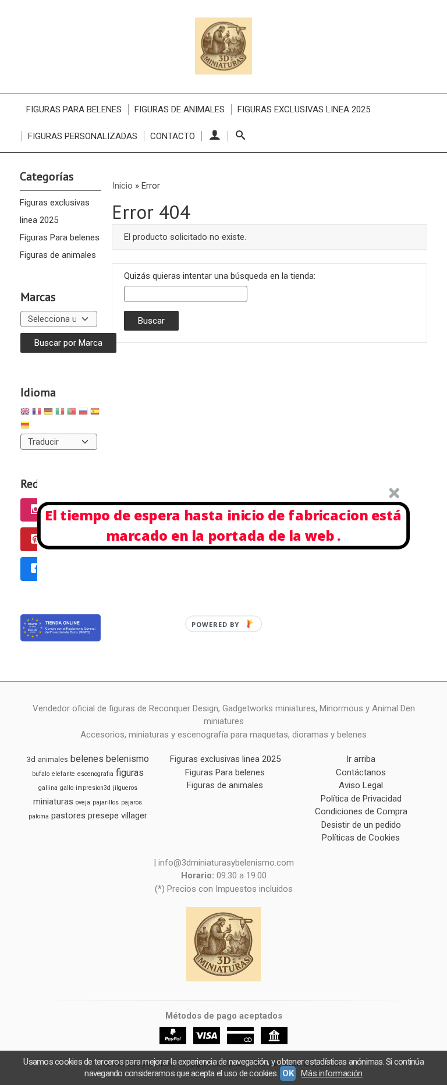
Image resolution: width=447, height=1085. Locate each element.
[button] (223, 525)
